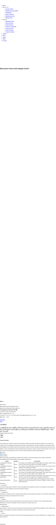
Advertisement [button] (3, 504)
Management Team (10, 16)
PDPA (4, 38)
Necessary (4, 454)
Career (4, 37)
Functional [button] (2, 483)
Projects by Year (9, 28)
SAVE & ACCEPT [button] (4, 517)
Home (4, 5)
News (4, 35)
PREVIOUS (2, 419)
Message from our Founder (11, 10)
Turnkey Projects (9, 30)
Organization (8, 12)
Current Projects (9, 24)
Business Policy (9, 17)
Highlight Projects (9, 21)
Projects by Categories (10, 26)
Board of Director (9, 14)
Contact (5, 33)
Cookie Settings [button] (3, 433)
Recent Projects (9, 23)
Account (5, 40)
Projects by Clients (9, 31)
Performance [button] (3, 490)
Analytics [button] (2, 497)
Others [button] (1, 511)
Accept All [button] (10, 433)
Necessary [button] (2, 452)
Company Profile (9, 9)
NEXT (1, 421)
